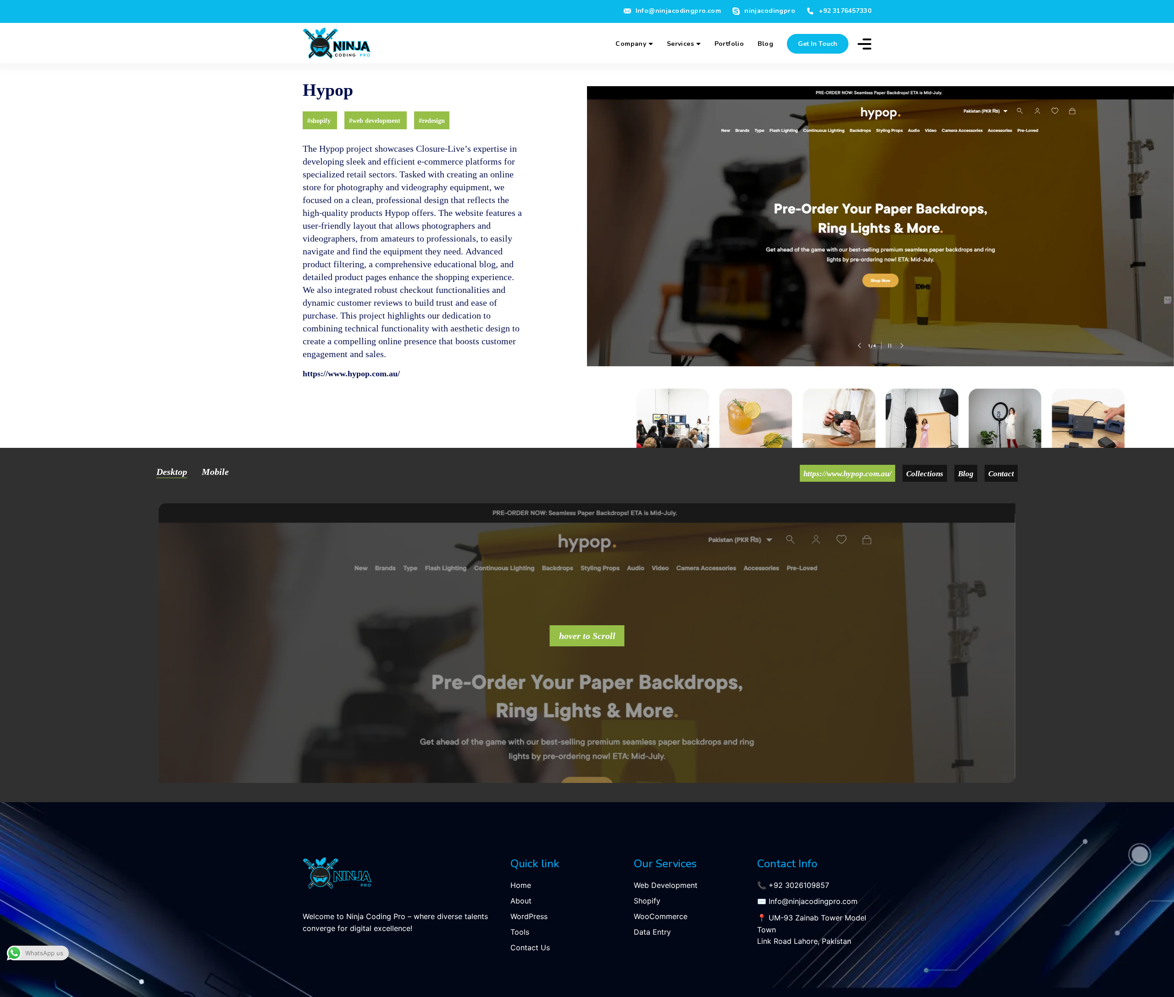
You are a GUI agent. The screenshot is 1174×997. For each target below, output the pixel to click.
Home (520, 885)
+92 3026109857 (799, 885)
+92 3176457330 (845, 11)
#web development (375, 120)
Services (681, 43)
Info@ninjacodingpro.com (678, 11)
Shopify (647, 900)
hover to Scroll (587, 635)
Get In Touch (817, 43)
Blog (765, 43)
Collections (924, 473)
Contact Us (530, 947)
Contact (1001, 473)
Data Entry (652, 931)
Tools (519, 931)
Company (631, 43)
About (521, 900)
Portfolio (729, 43)
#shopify (319, 120)
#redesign (432, 120)
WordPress (529, 916)
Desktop (171, 471)
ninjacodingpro (769, 11)
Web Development (666, 885)
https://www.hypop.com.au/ (351, 373)
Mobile (215, 471)
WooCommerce (660, 916)
